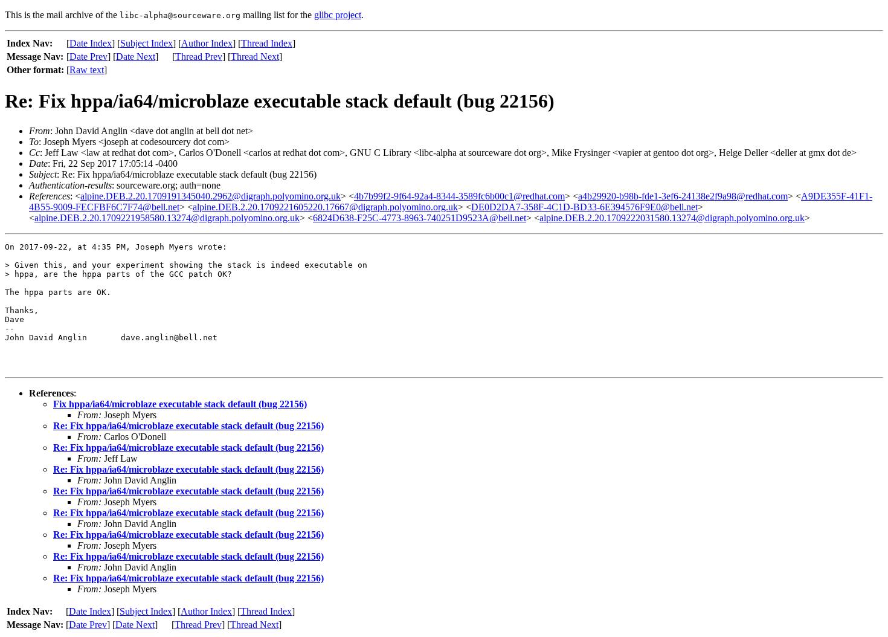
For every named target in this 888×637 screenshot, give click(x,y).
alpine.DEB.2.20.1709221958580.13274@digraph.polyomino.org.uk (167, 218)
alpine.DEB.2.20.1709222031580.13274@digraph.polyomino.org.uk (672, 218)
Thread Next (255, 56)
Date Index (90, 43)
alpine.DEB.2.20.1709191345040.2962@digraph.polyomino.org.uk (210, 196)
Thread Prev (198, 56)
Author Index (207, 43)
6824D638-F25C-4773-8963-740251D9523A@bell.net (419, 218)
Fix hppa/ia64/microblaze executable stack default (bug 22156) (180, 404)
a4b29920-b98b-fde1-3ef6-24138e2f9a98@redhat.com (683, 196)
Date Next (135, 56)
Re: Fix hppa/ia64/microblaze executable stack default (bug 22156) (188, 426)
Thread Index (266, 43)
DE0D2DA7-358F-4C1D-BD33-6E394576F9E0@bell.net (584, 207)
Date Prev (88, 56)
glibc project (337, 15)
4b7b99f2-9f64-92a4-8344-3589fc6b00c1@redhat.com (459, 196)
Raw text (86, 70)
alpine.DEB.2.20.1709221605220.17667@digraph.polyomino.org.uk (325, 207)
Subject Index (146, 43)
